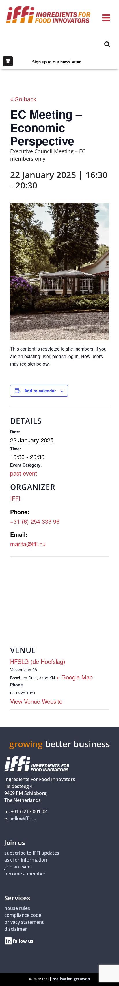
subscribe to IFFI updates (31, 853)
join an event (18, 867)
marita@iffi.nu (28, 544)
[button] (106, 17)
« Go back (23, 99)
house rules (17, 908)
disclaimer (15, 929)
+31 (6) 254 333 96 (35, 521)
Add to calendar (40, 390)
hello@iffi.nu (22, 818)
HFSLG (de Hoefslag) (37, 661)
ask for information (25, 860)
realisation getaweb (71, 978)
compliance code (22, 915)
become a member (25, 873)
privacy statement (24, 922)
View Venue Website (36, 701)
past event (23, 473)
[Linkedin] (8, 61)
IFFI (15, 498)
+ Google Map (74, 677)
